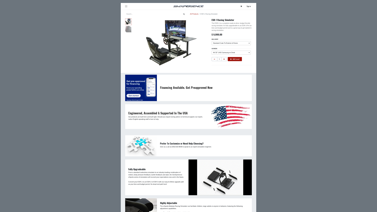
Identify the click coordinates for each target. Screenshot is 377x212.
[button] (138, 43)
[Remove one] (214, 59)
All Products (194, 14)
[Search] (184, 14)
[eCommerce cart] (241, 6)
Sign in (249, 6)
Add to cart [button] (236, 59)
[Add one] (224, 59)
